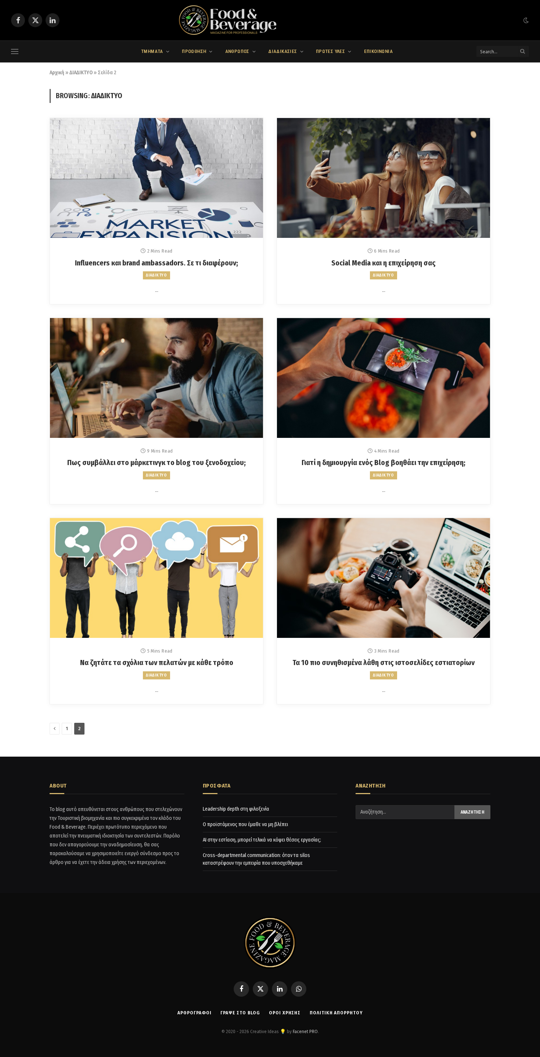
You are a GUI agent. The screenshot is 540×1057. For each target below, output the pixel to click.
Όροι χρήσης (284, 1012)
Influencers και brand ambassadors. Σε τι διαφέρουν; (156, 262)
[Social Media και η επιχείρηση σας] (383, 178)
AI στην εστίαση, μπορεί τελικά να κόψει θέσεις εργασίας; (262, 840)
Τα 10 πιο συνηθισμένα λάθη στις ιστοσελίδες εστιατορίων (383, 662)
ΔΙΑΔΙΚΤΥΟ (81, 72)
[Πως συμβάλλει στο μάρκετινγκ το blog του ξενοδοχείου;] (156, 378)
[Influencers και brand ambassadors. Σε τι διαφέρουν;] (156, 178)
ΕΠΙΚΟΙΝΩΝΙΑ (378, 51)
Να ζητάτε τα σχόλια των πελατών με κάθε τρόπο (156, 662)
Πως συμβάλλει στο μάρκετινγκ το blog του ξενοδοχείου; (156, 462)
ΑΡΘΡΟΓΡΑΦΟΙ (194, 1012)
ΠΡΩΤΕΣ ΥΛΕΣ (330, 51)
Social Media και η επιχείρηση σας (383, 262)
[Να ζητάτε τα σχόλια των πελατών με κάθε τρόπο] (156, 578)
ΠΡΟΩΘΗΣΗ (194, 51)
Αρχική (57, 72)
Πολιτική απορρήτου (336, 1012)
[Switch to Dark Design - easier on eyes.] (525, 20)
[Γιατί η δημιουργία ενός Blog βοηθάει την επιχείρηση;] (383, 378)
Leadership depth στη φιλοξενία (236, 809)
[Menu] (14, 51)
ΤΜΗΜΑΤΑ (152, 51)
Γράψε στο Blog (240, 1012)
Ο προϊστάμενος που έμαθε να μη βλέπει (245, 824)
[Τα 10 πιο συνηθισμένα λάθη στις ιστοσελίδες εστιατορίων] (383, 578)
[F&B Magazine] (270, 20)
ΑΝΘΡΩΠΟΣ (237, 51)
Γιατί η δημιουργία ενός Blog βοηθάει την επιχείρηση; (383, 462)
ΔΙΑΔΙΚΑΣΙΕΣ (282, 51)
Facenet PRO (305, 1031)
